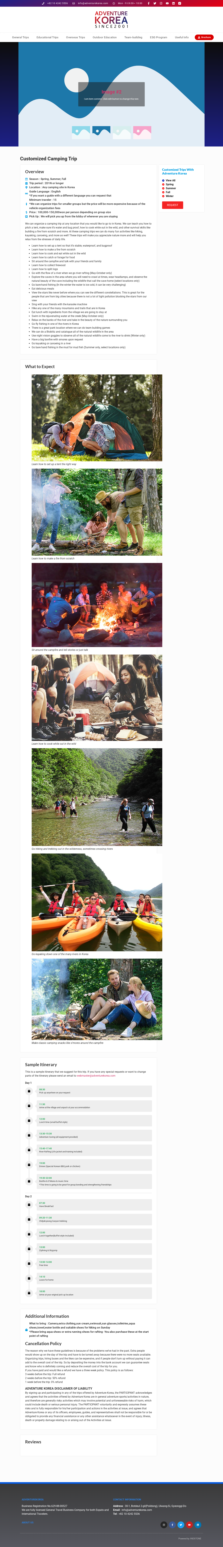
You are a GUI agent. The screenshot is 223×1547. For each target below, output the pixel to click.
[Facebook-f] (148, 3)
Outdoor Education (105, 37)
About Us (27, 1522)
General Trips (20, 37)
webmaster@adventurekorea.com (96, 1075)
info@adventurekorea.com (137, 1509)
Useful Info (182, 37)
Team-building (133, 37)
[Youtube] (167, 3)
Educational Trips (47, 37)
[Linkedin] (173, 3)
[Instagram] (161, 3)
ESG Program (158, 37)
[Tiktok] (179, 3)
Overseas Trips (75, 37)
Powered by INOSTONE (189, 1538)
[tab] (81, 132)
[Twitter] (154, 3)
